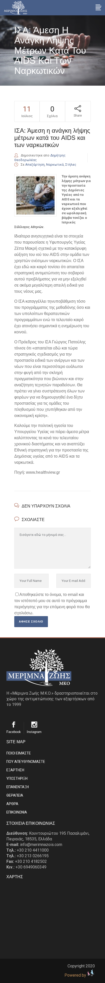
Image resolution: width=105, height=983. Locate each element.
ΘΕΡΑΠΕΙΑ (14, 795)
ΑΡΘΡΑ (12, 804)
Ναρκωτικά (55, 164)
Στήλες (70, 164)
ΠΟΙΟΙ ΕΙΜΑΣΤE (18, 753)
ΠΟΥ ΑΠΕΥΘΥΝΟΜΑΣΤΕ (25, 762)
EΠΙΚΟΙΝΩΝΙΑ (16, 812)
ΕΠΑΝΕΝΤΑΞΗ (17, 787)
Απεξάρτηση (35, 164)
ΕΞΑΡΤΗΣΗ (15, 770)
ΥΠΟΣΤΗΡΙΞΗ (17, 778)
